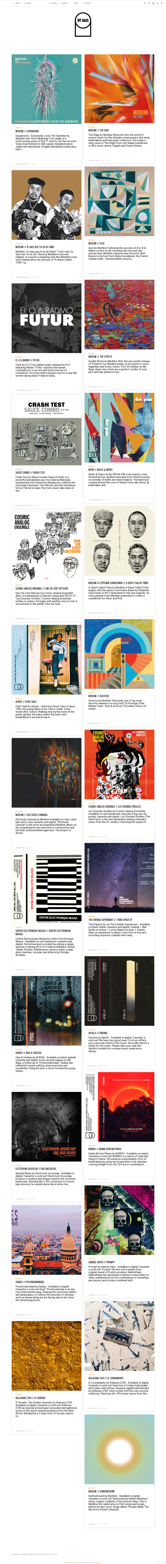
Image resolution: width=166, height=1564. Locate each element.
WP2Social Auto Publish (72, 1562)
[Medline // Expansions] (46, 89)
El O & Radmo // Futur (27, 360)
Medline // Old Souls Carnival (32, 815)
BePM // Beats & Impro (100, 470)
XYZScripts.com (96, 1562)
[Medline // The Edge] (119, 89)
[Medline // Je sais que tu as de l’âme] (46, 205)
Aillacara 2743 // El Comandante (106, 1378)
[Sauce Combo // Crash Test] (46, 431)
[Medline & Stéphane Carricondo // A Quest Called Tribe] (119, 541)
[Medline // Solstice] (119, 654)
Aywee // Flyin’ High (26, 702)
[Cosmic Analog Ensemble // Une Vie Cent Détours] (46, 546)
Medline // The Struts (100, 356)
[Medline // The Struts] (119, 314)
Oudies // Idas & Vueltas (29, 1053)
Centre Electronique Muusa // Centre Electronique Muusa (43, 932)
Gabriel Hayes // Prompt (101, 1262)
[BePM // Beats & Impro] (119, 427)
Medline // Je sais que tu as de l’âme (35, 247)
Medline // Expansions (27, 131)
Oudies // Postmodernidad (30, 1282)
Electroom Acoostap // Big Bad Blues (36, 1169)
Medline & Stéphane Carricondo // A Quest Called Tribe (118, 583)
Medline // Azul (96, 243)
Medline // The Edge (98, 130)
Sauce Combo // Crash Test (30, 472)
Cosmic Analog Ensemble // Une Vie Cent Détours (42, 588)
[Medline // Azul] (119, 201)
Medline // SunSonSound (101, 1491)
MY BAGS (16, 48)
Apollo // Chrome (97, 1033)
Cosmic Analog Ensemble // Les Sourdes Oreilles (114, 806)
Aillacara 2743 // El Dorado (30, 1398)
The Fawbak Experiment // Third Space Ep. (110, 920)
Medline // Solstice (98, 696)
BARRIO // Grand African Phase (104, 1149)
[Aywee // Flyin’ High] (46, 659)
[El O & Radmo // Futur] (46, 318)
